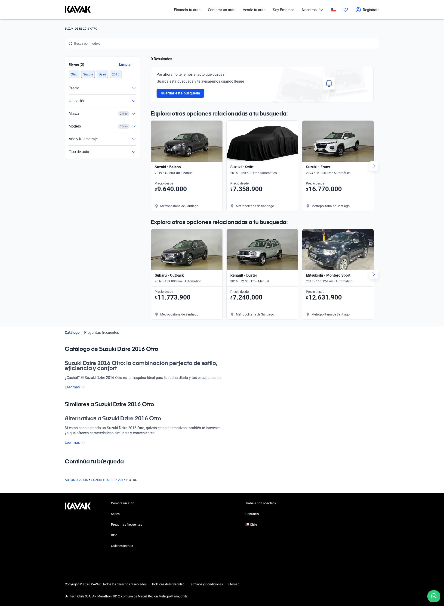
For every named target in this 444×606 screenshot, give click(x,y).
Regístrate (371, 10)
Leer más (72, 387)
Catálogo (72, 332)
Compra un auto (122, 503)
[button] (74, 74)
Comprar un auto (221, 10)
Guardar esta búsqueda (180, 93)
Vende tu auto (254, 10)
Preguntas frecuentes (101, 332)
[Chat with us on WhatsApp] (434, 596)
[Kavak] (78, 10)
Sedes (115, 514)
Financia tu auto (187, 10)
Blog (114, 535)
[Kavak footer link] (78, 525)
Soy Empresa (283, 10)
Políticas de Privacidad (168, 584)
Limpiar (125, 64)
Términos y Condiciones (206, 584)
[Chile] (333, 10)
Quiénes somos (122, 546)
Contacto (252, 514)
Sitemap (233, 584)
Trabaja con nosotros (260, 503)
